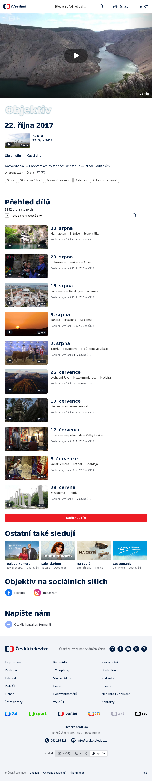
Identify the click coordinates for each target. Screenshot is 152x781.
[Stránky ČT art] (117, 715)
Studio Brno (110, 670)
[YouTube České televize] (128, 649)
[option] (64, 753)
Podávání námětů (65, 694)
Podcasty (108, 678)
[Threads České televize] (144, 649)
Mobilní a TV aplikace (116, 694)
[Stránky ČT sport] (38, 715)
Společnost (81, 180)
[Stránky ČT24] (11, 715)
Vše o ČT (59, 702)
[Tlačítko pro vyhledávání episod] (134, 215)
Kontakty (108, 702)
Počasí (57, 686)
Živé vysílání (110, 662)
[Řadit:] (144, 215)
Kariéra (106, 686)
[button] (76, 55)
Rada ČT (10, 686)
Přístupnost (77, 772)
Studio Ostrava (63, 678)
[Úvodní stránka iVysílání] (18, 6)
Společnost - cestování (104, 180)
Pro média (60, 662)
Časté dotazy (13, 702)
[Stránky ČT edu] (141, 715)
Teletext (10, 678)
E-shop (9, 694)
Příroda (11, 180)
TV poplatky (61, 670)
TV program (13, 662)
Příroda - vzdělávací (31, 180)
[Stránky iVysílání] (67, 715)
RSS (145, 772)
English (34, 772)
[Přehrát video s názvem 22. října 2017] (76, 56)
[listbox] (81, 753)
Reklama (11, 670)
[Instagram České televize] (112, 649)
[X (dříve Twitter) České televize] (136, 649)
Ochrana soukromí (54, 772)
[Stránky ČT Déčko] (94, 715)
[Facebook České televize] (120, 649)
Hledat (101, 6)
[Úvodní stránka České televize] (27, 649)
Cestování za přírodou (58, 180)
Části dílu (34, 155)
